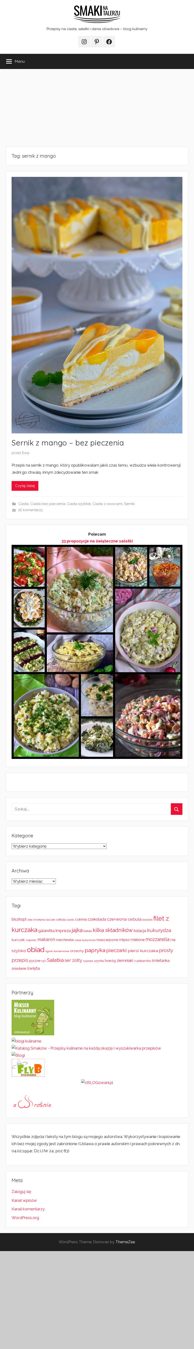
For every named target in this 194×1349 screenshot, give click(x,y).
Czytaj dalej (25, 486)
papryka (95, 950)
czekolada (97, 919)
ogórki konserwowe (57, 951)
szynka (99, 961)
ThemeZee (125, 1242)
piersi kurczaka (143, 950)
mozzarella (157, 939)
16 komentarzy (30, 510)
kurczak (18, 940)
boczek (50, 919)
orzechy (77, 951)
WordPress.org (25, 1217)
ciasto (70, 919)
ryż (43, 961)
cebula (61, 919)
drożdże (147, 919)
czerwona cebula (124, 919)
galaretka (46, 930)
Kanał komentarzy (28, 1209)
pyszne (34, 961)
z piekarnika (142, 961)
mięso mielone (132, 939)
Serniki (129, 504)
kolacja (140, 930)
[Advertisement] (97, 108)
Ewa (25, 453)
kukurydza (159, 930)
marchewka (65, 940)
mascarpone (107, 940)
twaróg (110, 961)
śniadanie (19, 968)
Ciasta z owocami (107, 504)
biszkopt (19, 919)
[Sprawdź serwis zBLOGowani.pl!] (97, 1082)
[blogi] (18, 1055)
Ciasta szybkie (79, 504)
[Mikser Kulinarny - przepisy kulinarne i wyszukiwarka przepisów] (33, 1034)
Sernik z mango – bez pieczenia (68, 442)
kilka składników (113, 930)
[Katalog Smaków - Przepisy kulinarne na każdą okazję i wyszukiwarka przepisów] (86, 1048)
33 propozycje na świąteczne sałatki (97, 541)
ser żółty (73, 960)
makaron (46, 939)
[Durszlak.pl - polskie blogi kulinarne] (26, 1041)
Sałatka (55, 960)
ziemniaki (125, 960)
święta (33, 968)
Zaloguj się (21, 1191)
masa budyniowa (85, 940)
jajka (77, 930)
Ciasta (23, 504)
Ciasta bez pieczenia (47, 504)
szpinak (88, 961)
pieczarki (116, 950)
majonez (31, 940)
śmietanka (161, 960)
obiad (35, 949)
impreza (63, 930)
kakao (88, 931)
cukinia (81, 919)
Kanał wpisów (24, 1200)
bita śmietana (36, 919)
